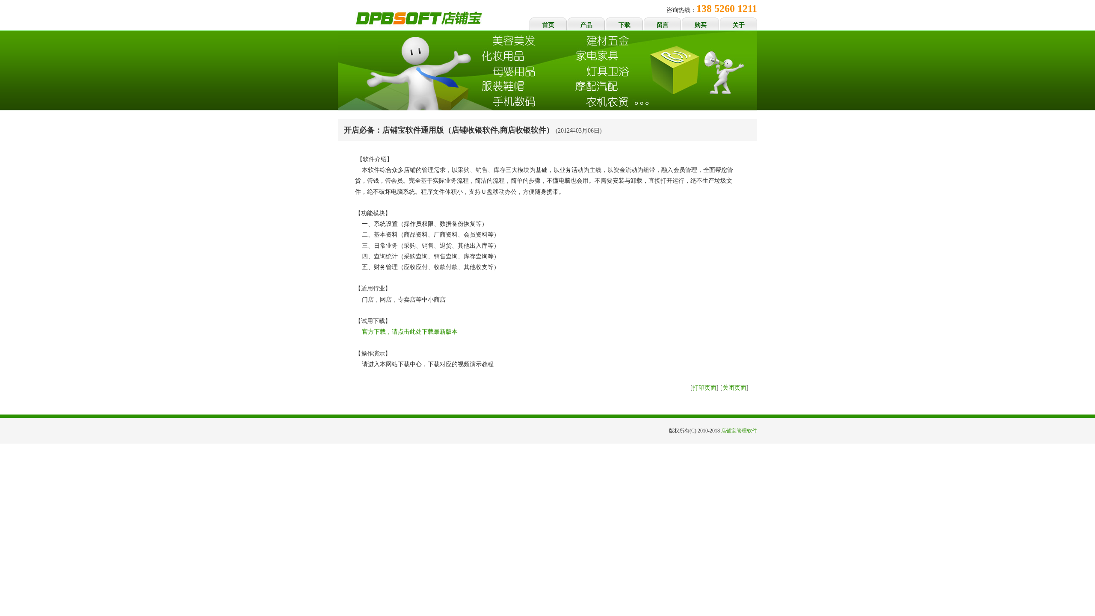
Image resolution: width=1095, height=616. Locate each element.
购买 (701, 25)
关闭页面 (734, 388)
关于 (739, 25)
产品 (586, 25)
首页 (548, 25)
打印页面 (704, 388)
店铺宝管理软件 (739, 431)
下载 (624, 25)
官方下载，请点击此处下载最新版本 (410, 332)
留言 (663, 25)
